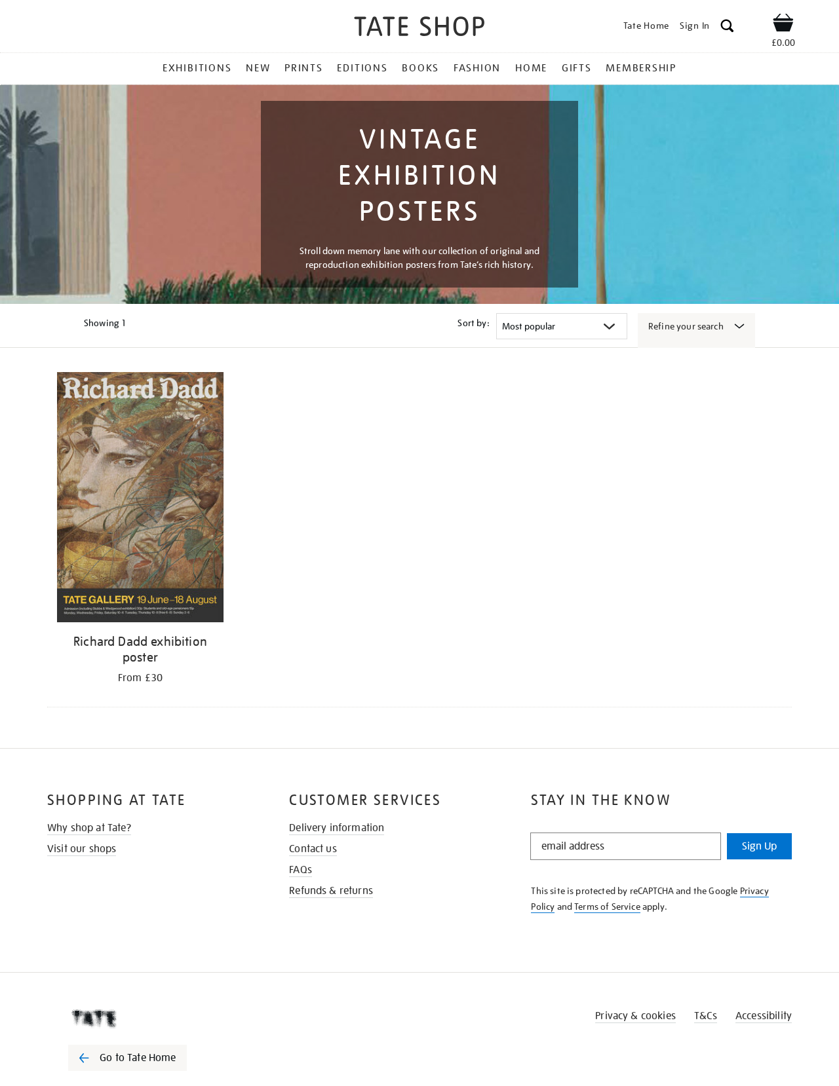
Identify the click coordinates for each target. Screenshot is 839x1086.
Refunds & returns (331, 890)
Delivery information (336, 827)
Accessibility (763, 1015)
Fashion (477, 68)
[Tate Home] (150, 1018)
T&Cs (705, 1015)
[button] (727, 27)
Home (531, 68)
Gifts (577, 68)
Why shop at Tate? (89, 827)
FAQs (300, 869)
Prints (303, 68)
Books (420, 68)
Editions (362, 68)
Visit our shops (81, 848)
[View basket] (783, 25)
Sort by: (473, 323)
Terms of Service (607, 906)
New (258, 68)
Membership (641, 68)
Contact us (313, 848)
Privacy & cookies (635, 1015)
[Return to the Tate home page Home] (419, 28)
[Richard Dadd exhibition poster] (140, 499)
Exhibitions (197, 68)
